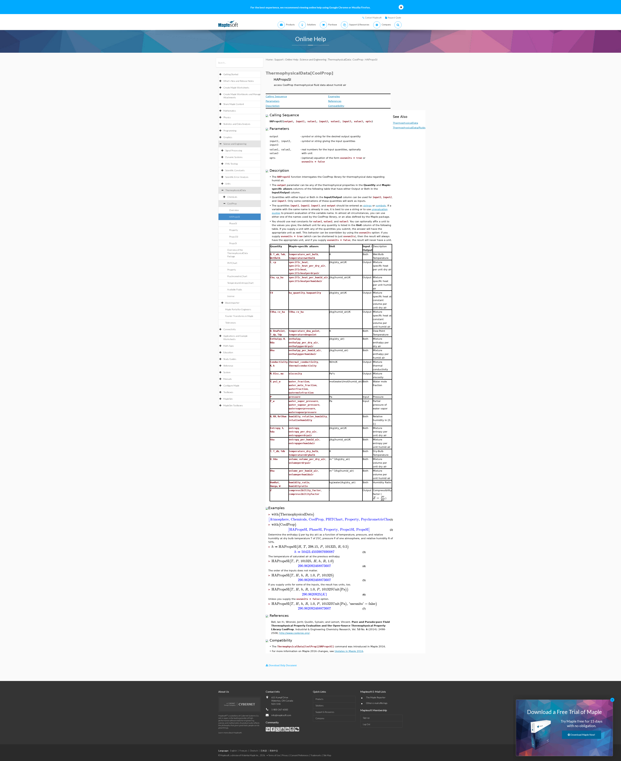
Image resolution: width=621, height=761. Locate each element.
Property (233, 230)
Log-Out (366, 724)
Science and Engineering (234, 143)
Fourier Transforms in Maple (239, 316)
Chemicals (232, 196)
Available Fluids (234, 289)
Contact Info (273, 691)
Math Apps (228, 345)
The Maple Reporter (376, 697)
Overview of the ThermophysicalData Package (237, 253)
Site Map (327, 755)
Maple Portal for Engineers (238, 309)
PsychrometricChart (237, 276)
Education (228, 352)
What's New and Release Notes (238, 81)
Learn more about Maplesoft (230, 732)
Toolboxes (228, 392)
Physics (227, 117)
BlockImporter (232, 302)
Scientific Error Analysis (236, 177)
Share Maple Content (233, 104)
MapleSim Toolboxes (233, 405)
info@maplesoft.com (281, 715)
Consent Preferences (299, 755)
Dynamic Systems (234, 157)
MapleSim (228, 398)
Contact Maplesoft (373, 17)
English (233, 750)
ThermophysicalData (235, 190)
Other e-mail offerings (376, 703)
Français (243, 750)
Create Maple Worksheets (236, 87)
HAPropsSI (234, 216)
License (230, 296)
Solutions (320, 705)
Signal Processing (233, 150)
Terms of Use (274, 755)
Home (269, 59)
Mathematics (229, 110)
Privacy (285, 755)
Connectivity (229, 329)
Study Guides (229, 359)
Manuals (227, 379)
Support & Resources (325, 712)
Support (278, 59)
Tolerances (230, 322)
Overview (234, 210)
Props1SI (233, 236)
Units (228, 183)
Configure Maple (231, 385)
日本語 (264, 750)
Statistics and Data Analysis (236, 124)
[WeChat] (297, 729)
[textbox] (379, 498)
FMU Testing (231, 163)
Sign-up (366, 718)
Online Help (291, 59)
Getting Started (230, 74)
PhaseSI (233, 223)
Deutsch (254, 750)
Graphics (227, 137)
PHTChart (232, 263)
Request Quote (394, 17)
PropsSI (233, 243)
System (226, 372)
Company (320, 718)
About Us (223, 691)
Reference (228, 365)
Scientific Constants (235, 170)
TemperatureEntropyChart (240, 282)
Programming (229, 130)
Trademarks (315, 755)
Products (319, 699)
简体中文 (274, 750)
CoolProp (232, 203)
